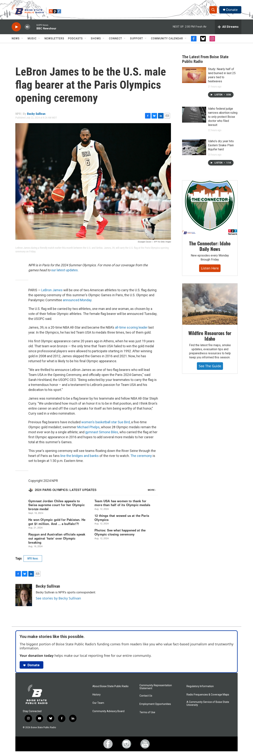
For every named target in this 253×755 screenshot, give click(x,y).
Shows (96, 38)
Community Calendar (167, 38)
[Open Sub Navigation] (22, 38)
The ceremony (141, 456)
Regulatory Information (200, 686)
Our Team (98, 703)
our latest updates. (65, 270)
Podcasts (75, 38)
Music (32, 38)
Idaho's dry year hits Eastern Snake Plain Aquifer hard (221, 145)
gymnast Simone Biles (101, 432)
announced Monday (77, 300)
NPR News (32, 558)
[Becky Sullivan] (23, 595)
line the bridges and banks (79, 456)
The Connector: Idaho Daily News (209, 246)
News (16, 38)
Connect (115, 38)
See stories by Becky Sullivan (58, 598)
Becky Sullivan (36, 114)
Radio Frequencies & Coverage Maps (208, 694)
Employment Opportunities (155, 704)
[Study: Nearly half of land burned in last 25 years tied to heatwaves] (194, 75)
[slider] (33, 27)
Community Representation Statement (155, 687)
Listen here (210, 268)
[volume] (27, 27)
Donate (232, 10)
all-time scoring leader (131, 327)
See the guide (210, 366)
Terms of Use (147, 712)
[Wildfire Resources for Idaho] (209, 304)
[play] (16, 27)
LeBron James (52, 290)
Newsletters (54, 38)
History (96, 694)
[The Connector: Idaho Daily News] (209, 207)
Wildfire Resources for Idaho (210, 335)
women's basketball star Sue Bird (105, 422)
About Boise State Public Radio (110, 686)
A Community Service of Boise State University (208, 703)
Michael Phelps (88, 427)
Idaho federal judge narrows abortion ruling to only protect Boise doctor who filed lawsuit (222, 117)
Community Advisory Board (108, 711)
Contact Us (145, 695)
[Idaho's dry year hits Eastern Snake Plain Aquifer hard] (194, 147)
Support (136, 38)
